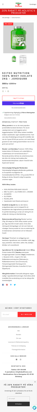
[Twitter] (15, 285)
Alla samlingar (6, 17)
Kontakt (18, 334)
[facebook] (16, 360)
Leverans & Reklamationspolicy (18, 342)
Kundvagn (33, 4)
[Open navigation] (4, 4)
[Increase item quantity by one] (8, 92)
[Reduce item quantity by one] (3, 92)
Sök (18, 331)
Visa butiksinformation (10, 117)
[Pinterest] (7, 285)
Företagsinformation (18, 350)
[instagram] (20, 360)
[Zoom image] (18, 38)
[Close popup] (35, 382)
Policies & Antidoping (18, 346)
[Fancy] (11, 285)
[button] (6, 38)
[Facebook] (3, 285)
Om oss (18, 338)
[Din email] (9, 314)
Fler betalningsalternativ (18, 107)
